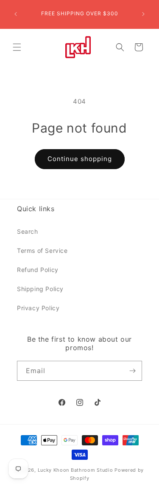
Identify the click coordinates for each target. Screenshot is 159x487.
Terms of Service (42, 250)
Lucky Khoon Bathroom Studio (75, 470)
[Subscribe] (132, 371)
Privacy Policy (38, 307)
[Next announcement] (143, 14)
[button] (17, 47)
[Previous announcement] (15, 14)
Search (27, 231)
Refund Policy (38, 269)
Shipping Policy (40, 288)
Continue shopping (79, 159)
